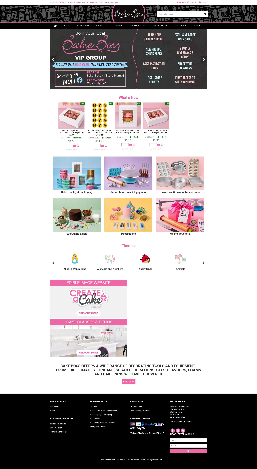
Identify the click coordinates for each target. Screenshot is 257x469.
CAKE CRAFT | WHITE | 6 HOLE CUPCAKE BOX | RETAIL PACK (156, 132)
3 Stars (71, 149)
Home (55, 26)
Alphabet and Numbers (110, 269)
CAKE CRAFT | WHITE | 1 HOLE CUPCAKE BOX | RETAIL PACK (128, 132)
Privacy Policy (56, 428)
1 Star (67, 149)
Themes (118, 26)
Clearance (180, 26)
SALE (66, 26)
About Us (54, 411)
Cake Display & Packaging (76, 192)
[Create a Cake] (88, 299)
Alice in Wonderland (75, 269)
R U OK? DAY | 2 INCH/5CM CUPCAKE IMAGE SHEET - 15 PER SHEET (99, 133)
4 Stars (74, 149)
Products (101, 26)
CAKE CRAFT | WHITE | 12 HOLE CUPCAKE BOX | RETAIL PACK (71, 133)
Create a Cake (137, 26)
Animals (180, 269)
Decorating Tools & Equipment (128, 192)
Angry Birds (145, 269)
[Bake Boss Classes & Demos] (88, 338)
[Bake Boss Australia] (128, 13)
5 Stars (76, 149)
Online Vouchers (180, 233)
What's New (82, 26)
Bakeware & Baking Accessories (180, 192)
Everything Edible (77, 233)
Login (182, 2)
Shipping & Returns (58, 424)
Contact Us (54, 407)
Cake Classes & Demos (139, 411)
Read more (128, 381)
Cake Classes (160, 26)
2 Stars (69, 149)
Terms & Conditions (58, 432)
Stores (198, 26)
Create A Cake (136, 407)
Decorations (128, 233)
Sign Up (193, 2)
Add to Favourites (77, 145)
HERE (189, 421)
